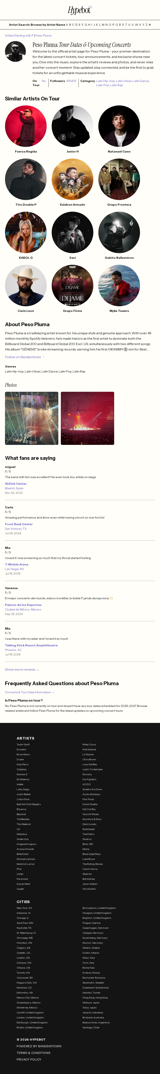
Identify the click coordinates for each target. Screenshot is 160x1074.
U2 (18, 829)
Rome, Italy (88, 967)
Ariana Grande (25, 849)
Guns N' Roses (90, 814)
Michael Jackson (26, 858)
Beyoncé (21, 814)
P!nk (19, 868)
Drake (20, 759)
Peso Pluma (43, 35)
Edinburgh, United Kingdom (32, 1022)
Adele (20, 784)
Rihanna (21, 809)
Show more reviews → (22, 669)
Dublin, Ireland (90, 952)
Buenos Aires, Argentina (96, 1022)
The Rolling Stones (92, 863)
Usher (20, 873)
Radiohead (88, 829)
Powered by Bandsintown (39, 1046)
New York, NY (24, 907)
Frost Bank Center (19, 524)
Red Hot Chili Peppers (29, 804)
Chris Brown (89, 759)
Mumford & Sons (91, 819)
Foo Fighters (89, 779)
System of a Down (92, 789)
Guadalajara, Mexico (28, 1002)
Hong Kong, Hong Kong (95, 997)
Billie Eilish (23, 854)
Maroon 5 (22, 774)
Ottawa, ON (23, 967)
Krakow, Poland (91, 972)
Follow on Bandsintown (23, 357)
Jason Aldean (90, 883)
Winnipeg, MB (24, 937)
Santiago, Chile (90, 1027)
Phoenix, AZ (13, 650)
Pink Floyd (88, 799)
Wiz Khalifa (89, 888)
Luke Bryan (88, 858)
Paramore (22, 878)
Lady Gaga (23, 789)
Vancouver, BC (25, 977)
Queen (20, 888)
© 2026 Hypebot (31, 1039)
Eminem (21, 749)
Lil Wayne (88, 754)
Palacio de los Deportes (23, 605)
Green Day (23, 839)
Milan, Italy (88, 957)
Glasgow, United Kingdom (96, 912)
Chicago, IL (23, 917)
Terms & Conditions (34, 1053)
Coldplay (22, 769)
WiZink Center (16, 484)
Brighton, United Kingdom (96, 917)
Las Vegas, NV (14, 569)
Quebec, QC (23, 952)
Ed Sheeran (23, 779)
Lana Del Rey (89, 764)
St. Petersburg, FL (26, 932)
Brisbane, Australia (93, 1017)
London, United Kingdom (30, 1017)
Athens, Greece (91, 947)
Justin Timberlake (92, 769)
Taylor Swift (23, 744)
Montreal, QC (24, 987)
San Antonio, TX (16, 529)
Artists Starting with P (19, 35)
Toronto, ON (23, 972)
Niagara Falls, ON (27, 982)
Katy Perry (22, 764)
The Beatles (23, 819)
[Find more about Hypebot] (80, 10)
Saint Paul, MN (25, 922)
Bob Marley (88, 878)
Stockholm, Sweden (93, 982)
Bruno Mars (23, 754)
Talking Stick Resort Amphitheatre (31, 645)
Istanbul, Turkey (91, 992)
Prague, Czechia (91, 922)
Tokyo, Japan (89, 1007)
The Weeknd (24, 824)
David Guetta (90, 804)
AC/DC (86, 784)
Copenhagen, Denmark (95, 927)
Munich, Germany (92, 942)
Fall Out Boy (89, 809)
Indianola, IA (24, 912)
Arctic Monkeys (91, 794)
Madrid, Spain (14, 488)
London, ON (23, 957)
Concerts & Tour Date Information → (29, 692)
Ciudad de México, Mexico (23, 609)
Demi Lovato (89, 824)
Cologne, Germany (92, 932)
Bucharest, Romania (93, 977)
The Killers (88, 834)
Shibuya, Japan (91, 1002)
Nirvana (87, 774)
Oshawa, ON (24, 962)
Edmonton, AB (24, 992)
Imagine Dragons (26, 844)
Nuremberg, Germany (95, 937)
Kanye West (23, 883)
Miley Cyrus (89, 744)
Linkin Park (23, 799)
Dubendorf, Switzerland (95, 987)
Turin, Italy (88, 962)
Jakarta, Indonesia (92, 1012)
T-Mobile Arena (16, 564)
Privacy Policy (29, 1059)
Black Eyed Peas (91, 854)
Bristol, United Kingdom (30, 1027)
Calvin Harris (90, 868)
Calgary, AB (23, 947)
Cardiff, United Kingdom (30, 1012)
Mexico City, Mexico (28, 997)
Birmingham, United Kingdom (99, 907)
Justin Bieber (24, 794)
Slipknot (87, 873)
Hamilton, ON (24, 942)
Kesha (85, 849)
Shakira (86, 839)
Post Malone (89, 749)
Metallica (22, 834)
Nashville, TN (24, 927)
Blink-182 (87, 844)
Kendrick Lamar (26, 863)
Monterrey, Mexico (27, 1007)
